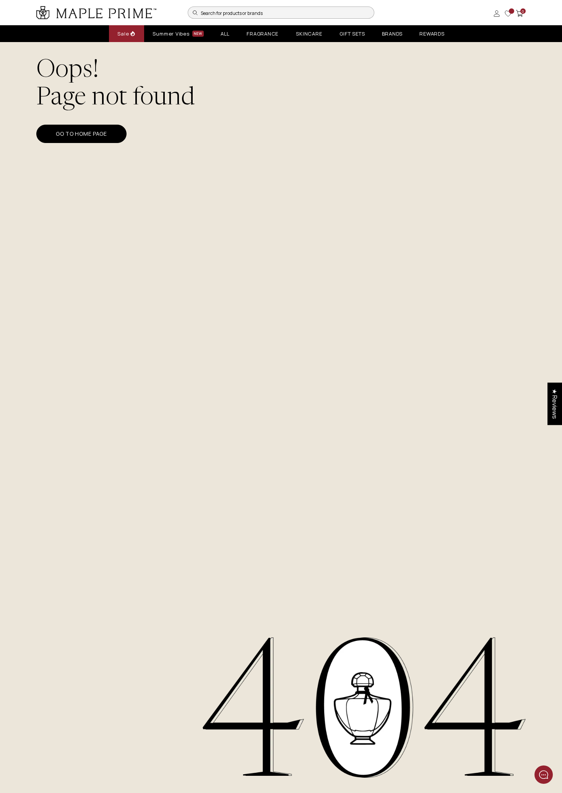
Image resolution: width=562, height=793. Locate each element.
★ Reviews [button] (555, 404)
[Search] (195, 12)
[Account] (496, 13)
